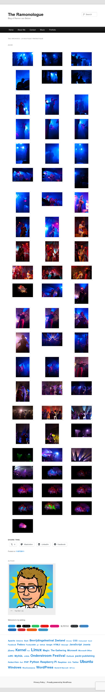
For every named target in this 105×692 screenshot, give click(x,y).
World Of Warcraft (61, 668)
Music (42, 29)
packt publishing (85, 655)
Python (34, 662)
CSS (75, 640)
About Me (21, 29)
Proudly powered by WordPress (59, 682)
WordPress (44, 667)
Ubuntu (86, 661)
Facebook (12, 644)
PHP (26, 662)
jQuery (11, 650)
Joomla (86, 644)
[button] (22, 59)
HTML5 (56, 644)
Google (49, 644)
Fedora (21, 644)
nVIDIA (26, 656)
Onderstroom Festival (47, 655)
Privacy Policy (39, 682)
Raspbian (62, 662)
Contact (33, 29)
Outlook (70, 656)
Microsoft (72, 650)
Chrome (69, 641)
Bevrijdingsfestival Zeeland (47, 640)
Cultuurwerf (83, 641)
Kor (28, 651)
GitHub (42, 645)
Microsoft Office (85, 650)
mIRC (10, 655)
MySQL (18, 655)
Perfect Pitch (13, 662)
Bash (26, 641)
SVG (69, 662)
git (38, 645)
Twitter (75, 662)
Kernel (20, 649)
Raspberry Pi (48, 662)
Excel (90, 641)
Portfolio (52, 29)
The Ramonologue (25, 14)
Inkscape (64, 645)
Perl (21, 662)
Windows (14, 667)
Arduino (19, 641)
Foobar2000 (31, 644)
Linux (36, 649)
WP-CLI (72, 668)
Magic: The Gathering (54, 650)
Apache (11, 640)
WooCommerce (28, 668)
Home (11, 29)
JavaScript (75, 644)
